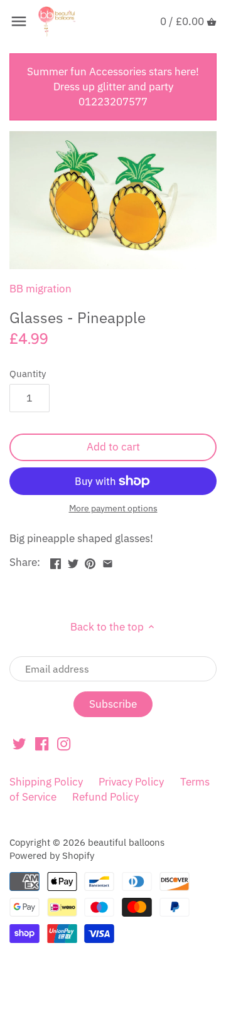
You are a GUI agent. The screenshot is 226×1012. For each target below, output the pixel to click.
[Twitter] (19, 743)
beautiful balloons (126, 842)
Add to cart (113, 447)
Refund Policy (105, 797)
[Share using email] (107, 561)
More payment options (113, 508)
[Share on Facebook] (55, 561)
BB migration (40, 289)
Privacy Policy (131, 782)
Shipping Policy (46, 782)
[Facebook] (41, 743)
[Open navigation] (18, 21)
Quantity (27, 373)
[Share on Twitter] (73, 561)
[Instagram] (63, 743)
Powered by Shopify (51, 855)
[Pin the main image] (90, 561)
